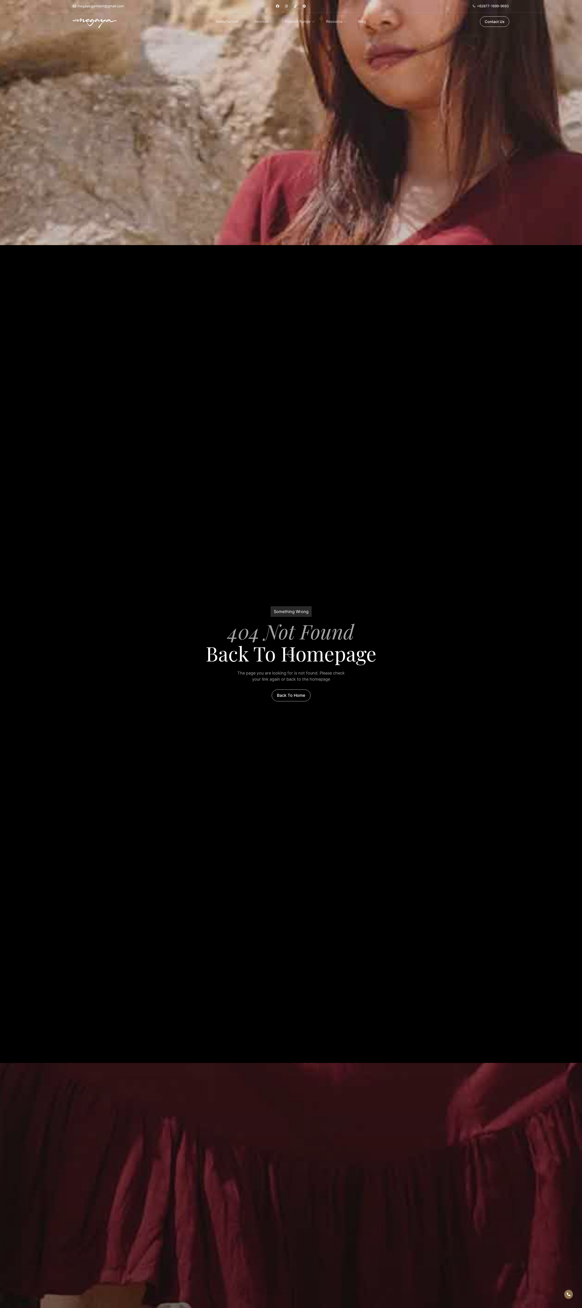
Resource (334, 21)
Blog (362, 21)
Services (261, 21)
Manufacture (227, 21)
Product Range (297, 21)
